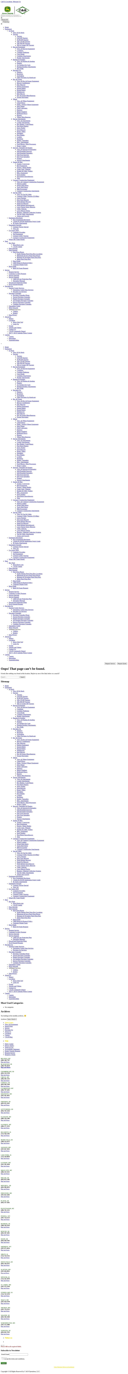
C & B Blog (8, 1037)
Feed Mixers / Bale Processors (26, 144)
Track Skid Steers (22, 187)
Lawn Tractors (21, 198)
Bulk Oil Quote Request (20, 268)
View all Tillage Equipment (25, 101)
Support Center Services (16, 288)
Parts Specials (13, 248)
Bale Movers (21, 94)
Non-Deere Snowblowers (25, 176)
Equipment (8, 29)
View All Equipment (11, 1024)
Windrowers (20, 92)
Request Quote (122, 663)
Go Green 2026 (14, 230)
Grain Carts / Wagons (23, 169)
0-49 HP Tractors (22, 38)
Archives (3, 1019)
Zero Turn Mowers (23, 200)
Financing (6, 22)
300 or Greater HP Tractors (25, 45)
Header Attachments (23, 58)
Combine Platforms (23, 52)
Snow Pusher (21, 128)
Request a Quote (10, 1055)
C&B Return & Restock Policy (22, 263)
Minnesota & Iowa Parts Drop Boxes (28, 256)
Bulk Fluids (12, 266)
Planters (19, 63)
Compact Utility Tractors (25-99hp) (28, 196)
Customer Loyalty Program (17, 274)
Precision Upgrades (15, 293)
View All (15, 229)
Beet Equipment (22, 166)
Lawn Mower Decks (23, 211)
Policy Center (9, 1044)
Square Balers (21, 88)
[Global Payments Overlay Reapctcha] (1, 1345)
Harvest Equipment (19, 47)
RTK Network (13, 308)
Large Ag (16, 324)
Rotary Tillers (21, 131)
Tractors (15, 34)
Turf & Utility (17, 193)
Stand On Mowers (22, 203)
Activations (20, 76)
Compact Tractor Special (20, 227)
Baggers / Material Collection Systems (29, 212)
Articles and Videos (15, 327)
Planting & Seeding (19, 59)
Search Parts (9, 1026)
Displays (19, 72)
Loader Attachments (23, 122)
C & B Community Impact (17, 331)
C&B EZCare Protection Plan (22, 279)
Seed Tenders (21, 175)
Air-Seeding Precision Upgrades (23, 301)
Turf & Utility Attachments (25, 214)
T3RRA (15, 311)
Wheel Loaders (21, 184)
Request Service (14, 272)
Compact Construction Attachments (28, 191)
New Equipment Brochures (21, 220)
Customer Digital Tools (20, 265)
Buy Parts (12, 243)
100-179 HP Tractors (23, 41)
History (11, 318)
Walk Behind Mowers (24, 202)
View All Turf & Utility (24, 194)
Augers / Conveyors (23, 164)
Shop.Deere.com (18, 245)
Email (3, 1354)
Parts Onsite (16, 261)
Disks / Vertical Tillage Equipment (27, 104)
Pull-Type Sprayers (23, 155)
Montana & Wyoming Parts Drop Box (29, 257)
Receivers (20, 74)
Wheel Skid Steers (22, 185)
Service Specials (14, 275)
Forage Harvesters (22, 97)
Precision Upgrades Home (21, 295)
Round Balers (21, 90)
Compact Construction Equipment (23, 180)
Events (11, 326)
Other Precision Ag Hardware (26, 77)
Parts (6, 241)
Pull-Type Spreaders (23, 157)
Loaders (19, 137)
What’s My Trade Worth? (17, 239)
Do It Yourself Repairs (16, 284)
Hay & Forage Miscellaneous (26, 95)
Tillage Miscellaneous (23, 117)
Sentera (15, 313)
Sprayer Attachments (23, 160)
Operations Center (14, 306)
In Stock (11, 31)
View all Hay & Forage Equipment (28, 81)
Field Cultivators (22, 108)
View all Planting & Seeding (26, 61)
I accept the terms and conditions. (14, 1359)
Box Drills (20, 68)
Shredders (20, 133)
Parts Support (13, 250)
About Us (8, 317)
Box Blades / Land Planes (25, 124)
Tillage (15, 99)
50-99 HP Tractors (22, 40)
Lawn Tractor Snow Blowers (26, 207)
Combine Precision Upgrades (22, 304)
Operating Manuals (19, 281)
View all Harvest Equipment (26, 49)
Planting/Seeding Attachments (26, 67)
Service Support (14, 277)
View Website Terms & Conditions (64, 1367)
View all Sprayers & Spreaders (26, 149)
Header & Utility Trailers (24, 171)
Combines (20, 50)
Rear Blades (20, 135)
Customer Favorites (19, 232)
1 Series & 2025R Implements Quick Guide (26, 221)
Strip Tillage (20, 106)
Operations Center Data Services (23, 290)
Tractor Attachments (19, 119)
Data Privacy (13, 315)
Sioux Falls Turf (18, 322)
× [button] (1, 343)
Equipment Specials (15, 225)
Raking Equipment (23, 86)
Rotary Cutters (21, 146)
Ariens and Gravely (23, 216)
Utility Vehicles (21, 209)
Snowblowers (21, 130)
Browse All (5, 19)
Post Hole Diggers (22, 126)
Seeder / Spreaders (22, 140)
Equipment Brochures (16, 218)
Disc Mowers (21, 85)
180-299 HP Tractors (23, 43)
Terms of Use (9, 1047)
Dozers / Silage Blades (24, 167)
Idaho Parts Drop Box (24, 259)
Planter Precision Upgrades (21, 299)
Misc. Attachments (22, 142)
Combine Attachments (24, 56)
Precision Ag (17, 70)
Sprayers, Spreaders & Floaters (22, 148)
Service (7, 270)
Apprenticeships (14, 340)
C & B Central (17, 247)
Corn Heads (20, 54)
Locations (12, 320)
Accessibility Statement (12, 1049)
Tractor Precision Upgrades (21, 297)
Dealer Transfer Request (12, 1051)
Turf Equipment (18, 234)
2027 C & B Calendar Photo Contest (20, 333)
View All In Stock (18, 32)
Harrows (19, 110)
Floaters (19, 158)
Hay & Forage (17, 79)
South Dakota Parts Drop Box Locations (29, 254)
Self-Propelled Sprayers (24, 151)
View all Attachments (23, 121)
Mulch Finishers (22, 112)
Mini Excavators (22, 189)
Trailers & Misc (18, 162)
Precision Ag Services (20, 292)
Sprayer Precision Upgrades (21, 302)
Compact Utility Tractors (20, 236)
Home (7, 27)
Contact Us (12, 329)
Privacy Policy (9, 1046)
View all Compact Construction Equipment (30, 182)
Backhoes (20, 139)
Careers (7, 335)
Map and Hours (5, 1062)
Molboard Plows (22, 113)
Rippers (19, 115)
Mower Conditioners (23, 83)
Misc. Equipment (22, 173)
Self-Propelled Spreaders (24, 153)
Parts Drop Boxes (18, 252)
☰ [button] (1, 18)
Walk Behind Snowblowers (25, 205)
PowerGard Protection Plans (18, 283)
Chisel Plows (21, 103)
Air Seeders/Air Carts (23, 65)
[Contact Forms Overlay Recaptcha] (3, 1345)
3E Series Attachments (20, 223)
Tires (18, 178)
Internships (12, 338)
